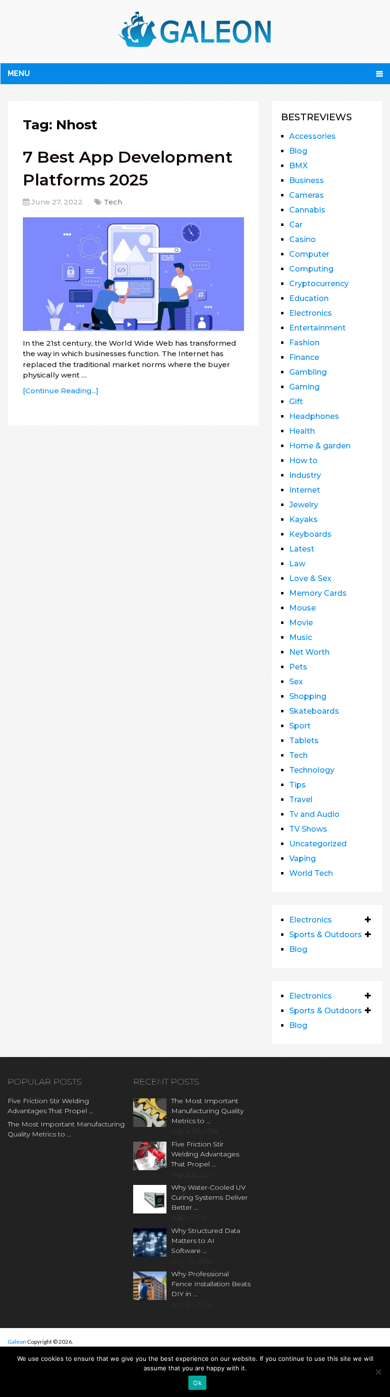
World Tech (311, 873)
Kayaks (303, 519)
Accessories (312, 136)
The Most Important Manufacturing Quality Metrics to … (66, 1129)
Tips (297, 784)
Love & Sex (310, 578)
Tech (113, 201)
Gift (296, 401)
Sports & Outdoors (325, 934)
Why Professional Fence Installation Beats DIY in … (211, 1284)
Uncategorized (318, 843)
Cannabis (307, 209)
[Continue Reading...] (60, 390)
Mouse (302, 607)
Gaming (304, 386)
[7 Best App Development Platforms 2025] (133, 274)
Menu (19, 73)
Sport (300, 725)
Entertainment (317, 327)
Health (302, 431)
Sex (296, 681)
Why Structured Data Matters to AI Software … (205, 1240)
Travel (300, 799)
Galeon (17, 1341)
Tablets (304, 740)
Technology (311, 770)
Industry (305, 475)
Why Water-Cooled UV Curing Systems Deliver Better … (209, 1197)
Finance (304, 357)
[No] (378, 1372)
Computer (309, 254)
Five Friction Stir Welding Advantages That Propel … (50, 1105)
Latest (301, 548)
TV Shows (308, 829)
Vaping (302, 858)
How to (303, 460)
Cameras (306, 195)
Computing (311, 268)
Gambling (308, 372)
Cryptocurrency (319, 283)
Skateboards (314, 711)
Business (306, 180)
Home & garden (320, 445)
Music (300, 637)
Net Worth (309, 652)
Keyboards (310, 534)
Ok (197, 1383)
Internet (304, 490)
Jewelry (303, 504)
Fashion (304, 342)
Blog (298, 150)
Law (297, 563)
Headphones (314, 416)
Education (309, 298)
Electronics (310, 313)
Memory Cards (318, 593)
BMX (298, 165)
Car (295, 224)
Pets (298, 666)
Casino (302, 239)
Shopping (307, 696)
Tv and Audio (314, 814)
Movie (301, 622)
